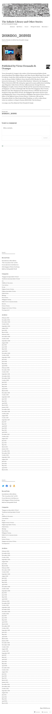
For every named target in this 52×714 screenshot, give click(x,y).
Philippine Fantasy (6, 299)
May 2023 (4, 349)
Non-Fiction (5, 297)
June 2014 (4, 463)
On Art (26, 26)
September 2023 (6, 340)
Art (3, 281)
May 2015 (4, 444)
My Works (19, 26)
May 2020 (4, 386)
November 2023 (6, 336)
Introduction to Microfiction (9, 260)
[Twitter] (3, 486)
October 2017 (5, 417)
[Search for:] (8, 252)
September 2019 (6, 397)
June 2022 (4, 361)
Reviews (4, 303)
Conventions (5, 285)
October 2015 (5, 436)
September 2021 (6, 374)
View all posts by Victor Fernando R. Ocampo (22, 103)
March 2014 (5, 469)
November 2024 (6, 322)
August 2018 (5, 415)
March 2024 (5, 332)
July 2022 (4, 359)
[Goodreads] (10, 486)
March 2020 (5, 390)
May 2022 (4, 363)
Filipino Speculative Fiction (9, 291)
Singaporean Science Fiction (9, 308)
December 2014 (6, 451)
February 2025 (5, 317)
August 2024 (5, 328)
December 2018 (6, 409)
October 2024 (5, 324)
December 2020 (6, 376)
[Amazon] (14, 486)
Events (3, 287)
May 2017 (4, 424)
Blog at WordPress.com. (45, 708)
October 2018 (5, 413)
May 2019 (4, 401)
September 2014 (6, 457)
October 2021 (5, 372)
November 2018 (6, 411)
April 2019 (4, 403)
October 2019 (5, 394)
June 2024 (4, 330)
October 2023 (5, 338)
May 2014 (4, 465)
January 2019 (5, 407)
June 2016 (4, 428)
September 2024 (6, 326)
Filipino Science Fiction (8, 289)
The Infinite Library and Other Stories (22, 22)
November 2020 (6, 378)
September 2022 (6, 357)
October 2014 (5, 455)
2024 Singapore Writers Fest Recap (10, 267)
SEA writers (45, 26)
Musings (4, 295)
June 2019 (4, 399)
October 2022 (5, 355)
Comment (45, 137)
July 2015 (4, 440)
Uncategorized (5, 310)
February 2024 (5, 334)
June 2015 (4, 442)
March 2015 (5, 447)
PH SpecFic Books (35, 26)
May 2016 (4, 430)
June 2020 (4, 384)
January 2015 (5, 449)
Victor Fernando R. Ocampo (22, 40)
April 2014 (4, 467)
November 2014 (6, 453)
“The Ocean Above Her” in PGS (9, 262)
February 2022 (5, 367)
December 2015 (6, 434)
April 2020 (4, 388)
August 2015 (5, 438)
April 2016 (4, 432)
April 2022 (4, 365)
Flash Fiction (5, 293)
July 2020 (4, 382)
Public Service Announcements (9, 301)
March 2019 (5, 405)
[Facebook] (7, 486)
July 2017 (4, 422)
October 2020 (5, 380)
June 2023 (4, 347)
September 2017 (6, 419)
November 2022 (6, 353)
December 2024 (6, 320)
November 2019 (6, 392)
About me (12, 26)
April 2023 (4, 351)
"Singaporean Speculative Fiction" (10, 276)
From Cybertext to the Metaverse (10, 264)
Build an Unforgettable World (9, 269)
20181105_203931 (9, 113)
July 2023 (4, 345)
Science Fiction (6, 306)
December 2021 (6, 370)
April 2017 (4, 426)
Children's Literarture (7, 283)
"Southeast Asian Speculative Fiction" (11, 278)
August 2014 (5, 459)
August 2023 (5, 342)
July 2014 (4, 461)
